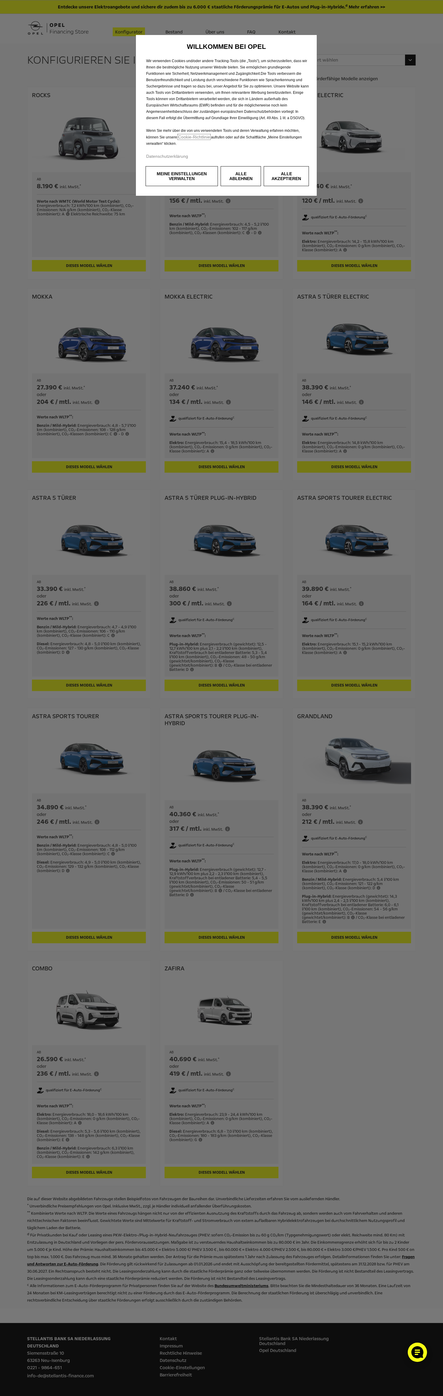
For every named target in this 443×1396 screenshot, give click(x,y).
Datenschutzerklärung (167, 156)
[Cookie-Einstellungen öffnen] (417, 1352)
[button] (182, 176)
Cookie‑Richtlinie (194, 137)
